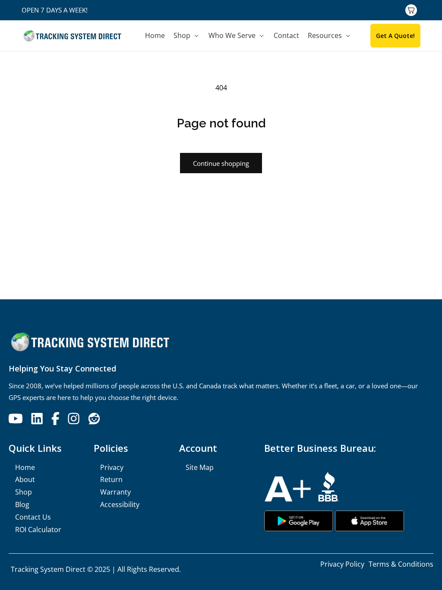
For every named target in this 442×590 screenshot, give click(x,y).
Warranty (115, 492)
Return (111, 479)
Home (25, 467)
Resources (325, 36)
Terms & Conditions (401, 564)
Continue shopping (221, 163)
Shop (182, 36)
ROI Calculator (38, 529)
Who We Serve (232, 36)
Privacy (111, 467)
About (25, 479)
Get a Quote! (395, 36)
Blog (22, 504)
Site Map (200, 467)
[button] (186, 36)
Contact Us (33, 517)
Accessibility (119, 504)
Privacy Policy (342, 564)
